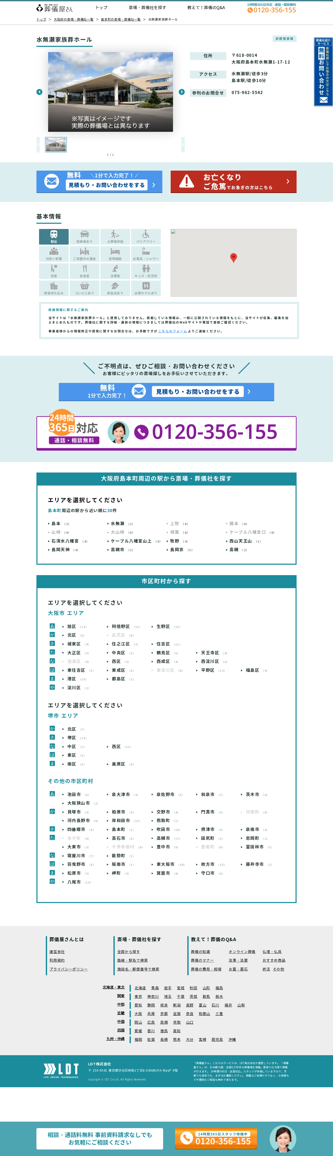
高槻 (239, 549)
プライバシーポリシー (68, 969)
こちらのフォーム (172, 331)
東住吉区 (81, 670)
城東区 (79, 644)
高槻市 (123, 549)
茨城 (193, 997)
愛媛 (138, 1031)
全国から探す (128, 952)
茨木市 (258, 794)
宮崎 (202, 1039)
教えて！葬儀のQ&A (206, 7)
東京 (138, 997)
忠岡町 (258, 838)
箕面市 (168, 873)
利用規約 (57, 960)
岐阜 (164, 1005)
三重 (219, 1014)
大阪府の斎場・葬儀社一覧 (74, 19)
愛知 (138, 1005)
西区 (121, 661)
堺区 (77, 738)
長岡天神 (66, 549)
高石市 (124, 838)
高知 (177, 1031)
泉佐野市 (171, 794)
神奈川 (153, 997)
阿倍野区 (127, 626)
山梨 (241, 1005)
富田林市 (260, 847)
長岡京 (182, 549)
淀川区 (79, 688)
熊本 (177, 1039)
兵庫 (151, 1014)
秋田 (193, 988)
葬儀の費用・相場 (206, 969)
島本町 (124, 829)
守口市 (213, 873)
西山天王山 (246, 541)
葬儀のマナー (202, 960)
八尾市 (80, 882)
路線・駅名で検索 (132, 960)
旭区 (77, 626)
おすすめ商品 (273, 960)
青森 (155, 988)
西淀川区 (215, 661)
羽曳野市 (81, 864)
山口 (190, 1022)
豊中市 (168, 847)
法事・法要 (238, 960)
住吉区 (169, 644)
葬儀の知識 (200, 952)
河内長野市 (83, 820)
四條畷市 (81, 829)
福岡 (138, 1039)
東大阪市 (172, 864)
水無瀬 (123, 523)
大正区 (79, 653)
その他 (278, 969)
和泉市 (213, 794)
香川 (151, 1031)
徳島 (164, 1031)
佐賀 (151, 1039)
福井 (228, 1005)
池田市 (79, 794)
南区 (77, 764)
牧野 (180, 541)
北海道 (140, 988)
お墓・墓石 (238, 969)
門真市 (213, 812)
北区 (77, 635)
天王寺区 (215, 653)
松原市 (79, 873)
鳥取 (177, 1022)
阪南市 (124, 864)
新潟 (177, 1005)
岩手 (168, 988)
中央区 (124, 653)
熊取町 (168, 820)
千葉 (180, 997)
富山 (202, 1005)
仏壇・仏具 (272, 952)
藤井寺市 (260, 864)
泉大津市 (126, 794)
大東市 (79, 847)
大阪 (138, 1014)
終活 (266, 969)
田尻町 (213, 838)
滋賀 (177, 1014)
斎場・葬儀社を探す (147, 7)
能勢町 (124, 856)
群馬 (206, 997)
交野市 (168, 812)
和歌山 (204, 1014)
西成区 (168, 661)
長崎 (164, 1039)
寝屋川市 (81, 856)
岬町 (121, 873)
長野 (190, 1005)
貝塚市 (79, 812)
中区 (77, 746)
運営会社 (57, 952)
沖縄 (232, 1039)
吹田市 (169, 829)
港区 (77, 679)
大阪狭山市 (83, 803)
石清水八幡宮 (70, 541)
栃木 (219, 997)
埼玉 (168, 997)
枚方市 (214, 864)
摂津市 (213, 829)
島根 (164, 1022)
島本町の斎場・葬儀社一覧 (121, 19)
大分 (190, 1039)
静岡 (151, 1005)
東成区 (124, 670)
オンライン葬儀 (242, 952)
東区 (77, 755)
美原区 (124, 764)
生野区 (169, 626)
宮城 (180, 988)
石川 (215, 1005)
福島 (219, 988)
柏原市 (124, 812)
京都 (164, 1014)
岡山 (138, 1022)
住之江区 (126, 644)
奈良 (190, 1014)
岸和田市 (127, 820)
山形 (206, 988)
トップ (101, 7)
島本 (61, 523)
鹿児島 (217, 1039)
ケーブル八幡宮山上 (136, 541)
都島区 (124, 679)
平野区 (214, 670)
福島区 (258, 670)
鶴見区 (168, 653)
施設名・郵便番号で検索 (138, 969)
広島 (151, 1022)
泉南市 (258, 829)
